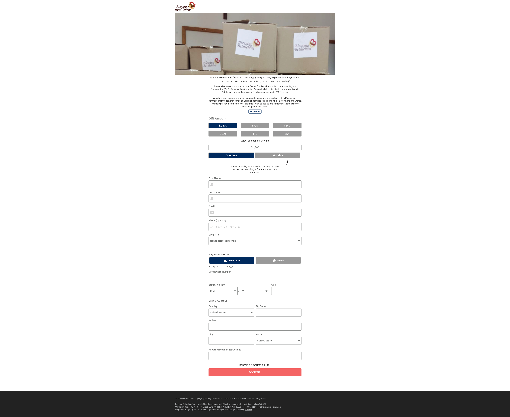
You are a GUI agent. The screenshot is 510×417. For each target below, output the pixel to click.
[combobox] (211, 227)
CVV (273, 284)
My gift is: (214, 234)
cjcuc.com (277, 406)
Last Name (214, 192)
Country (213, 306)
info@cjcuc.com (264, 406)
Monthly (278, 155)
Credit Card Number (220, 271)
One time (231, 155)
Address (213, 320)
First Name (215, 178)
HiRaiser (248, 409)
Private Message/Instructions (225, 349)
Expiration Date (217, 284)
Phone (217, 220)
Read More (255, 111)
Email (212, 206)
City (211, 334)
